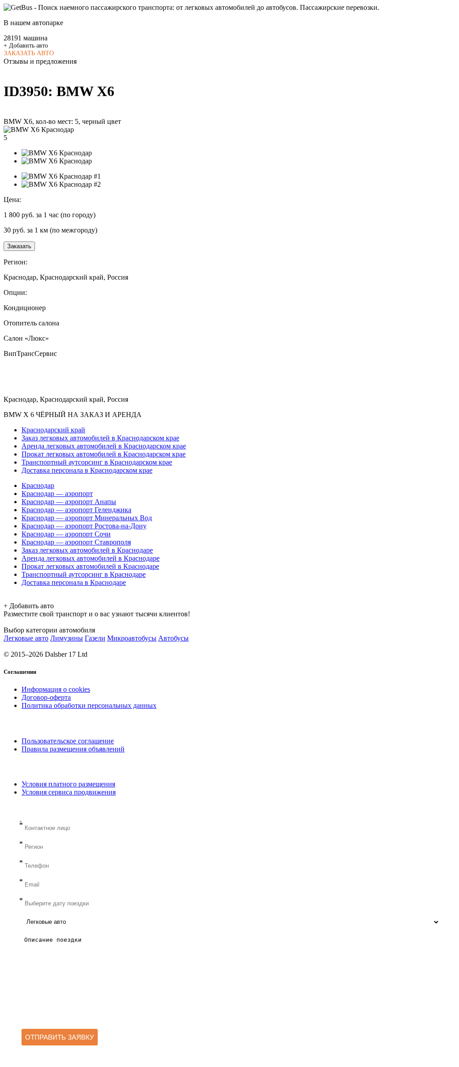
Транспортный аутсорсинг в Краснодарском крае (97, 462)
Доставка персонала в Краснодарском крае (87, 470)
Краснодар (38, 485)
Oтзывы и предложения (40, 61)
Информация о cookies (56, 689)
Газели (95, 638)
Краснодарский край (53, 430)
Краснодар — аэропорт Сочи (66, 534)
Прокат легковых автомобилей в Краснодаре (90, 566)
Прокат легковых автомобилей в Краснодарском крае (104, 454)
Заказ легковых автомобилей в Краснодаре (87, 550)
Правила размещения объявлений (73, 749)
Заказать (19, 246)
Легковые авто (26, 638)
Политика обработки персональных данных (89, 705)
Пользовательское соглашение (68, 741)
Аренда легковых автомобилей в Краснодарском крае (104, 446)
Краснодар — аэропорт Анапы (69, 501)
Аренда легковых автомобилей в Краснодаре (91, 558)
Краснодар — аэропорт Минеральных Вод (87, 518)
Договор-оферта (46, 697)
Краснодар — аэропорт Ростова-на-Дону (84, 526)
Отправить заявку (59, 1037)
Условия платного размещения (68, 784)
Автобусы (173, 638)
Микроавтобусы (131, 638)
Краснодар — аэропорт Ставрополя (76, 542)
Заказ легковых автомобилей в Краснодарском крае (100, 438)
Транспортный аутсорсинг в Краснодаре (84, 574)
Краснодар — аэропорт (57, 493)
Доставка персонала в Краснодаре (74, 582)
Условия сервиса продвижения (69, 792)
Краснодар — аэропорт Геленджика (76, 510)
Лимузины (66, 638)
